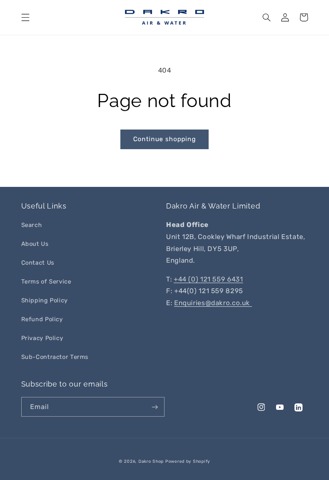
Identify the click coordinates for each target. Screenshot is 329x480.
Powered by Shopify (187, 461)
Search (31, 225)
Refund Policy (42, 319)
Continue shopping (164, 139)
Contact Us (37, 262)
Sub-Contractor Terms (55, 357)
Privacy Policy (42, 338)
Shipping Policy (44, 300)
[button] (25, 17)
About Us (35, 243)
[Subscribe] (155, 407)
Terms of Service (46, 281)
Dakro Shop (151, 461)
